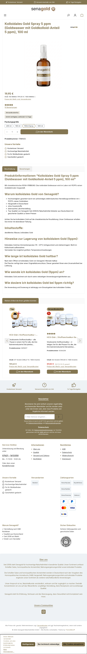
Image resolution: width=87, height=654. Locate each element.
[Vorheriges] (7, 340)
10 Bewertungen (11, 107)
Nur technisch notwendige (48, 644)
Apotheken (37, 459)
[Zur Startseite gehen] (43, 9)
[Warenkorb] (82, 15)
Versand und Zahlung (41, 456)
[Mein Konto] (75, 15)
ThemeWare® (70, 630)
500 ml (40, 126)
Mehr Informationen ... (8, 651)
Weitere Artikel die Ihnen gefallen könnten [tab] (20, 301)
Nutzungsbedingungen (53, 423)
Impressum (66, 459)
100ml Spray (29, 126)
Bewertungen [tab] (25, 169)
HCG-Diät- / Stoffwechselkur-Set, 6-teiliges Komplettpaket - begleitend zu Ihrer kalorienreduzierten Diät (62, 337)
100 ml (17, 126)
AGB (41, 432)
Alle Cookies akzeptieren (73, 644)
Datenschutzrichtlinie (35, 423)
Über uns (36, 449)
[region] (43, 64)
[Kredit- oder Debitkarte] (68, 507)
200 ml (8, 126)
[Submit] (59, 416)
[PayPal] (63, 501)
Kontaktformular (8, 466)
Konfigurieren (28, 644)
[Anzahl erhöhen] (17, 131)
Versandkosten (42, 625)
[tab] (9, 169)
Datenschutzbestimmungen (43, 430)
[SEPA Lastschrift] (63, 514)
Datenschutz (67, 452)
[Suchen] (68, 15)
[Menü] (5, 15)
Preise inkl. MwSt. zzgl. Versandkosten (18, 99)
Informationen (37, 445)
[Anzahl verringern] (7, 131)
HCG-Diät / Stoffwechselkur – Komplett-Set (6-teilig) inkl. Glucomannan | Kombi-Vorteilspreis (22, 335)
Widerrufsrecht (68, 456)
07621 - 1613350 (10, 455)
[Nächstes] (79, 340)
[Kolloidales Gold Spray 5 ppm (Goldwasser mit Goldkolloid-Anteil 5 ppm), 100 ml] (43, 64)
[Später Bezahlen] (72, 501)
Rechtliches (65, 445)
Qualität (36, 452)
